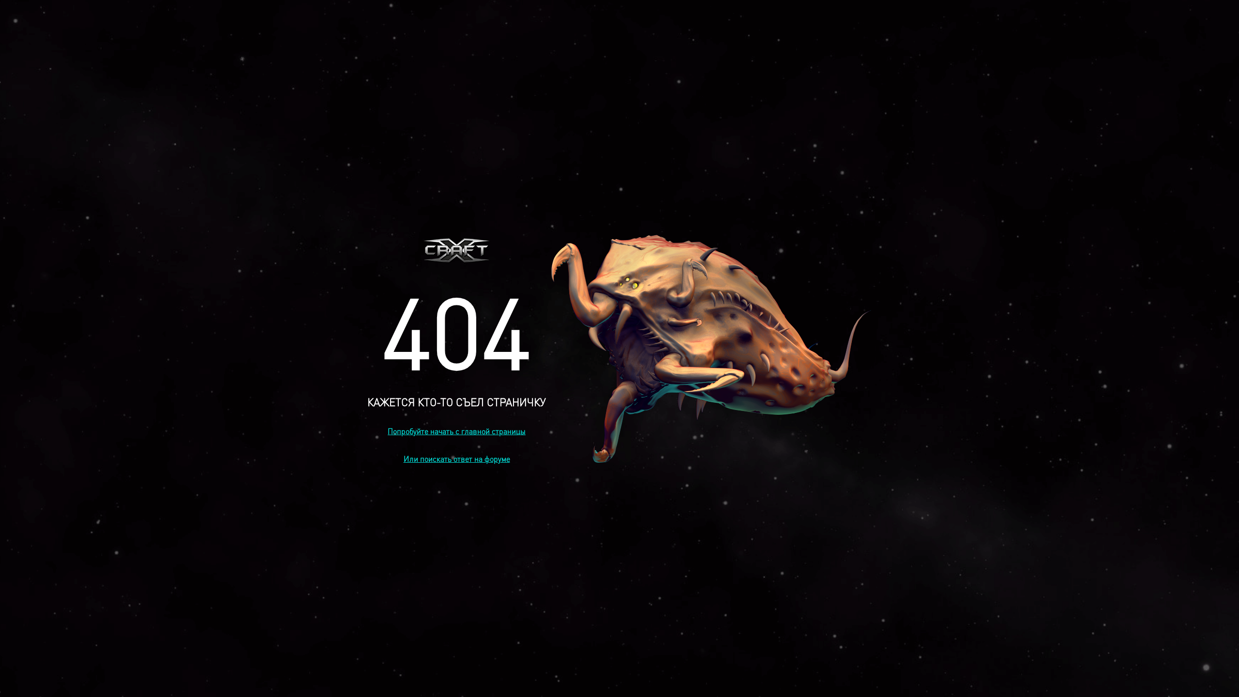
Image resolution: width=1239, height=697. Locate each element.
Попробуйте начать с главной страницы (457, 431)
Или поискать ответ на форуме (457, 459)
